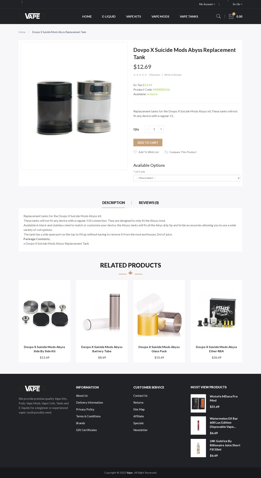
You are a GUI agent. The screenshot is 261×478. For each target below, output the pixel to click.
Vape (129, 472)
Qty (136, 129)
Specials (138, 423)
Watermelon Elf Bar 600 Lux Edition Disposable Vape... (224, 422)
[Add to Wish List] (64, 285)
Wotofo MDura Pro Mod (224, 398)
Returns (138, 402)
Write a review (173, 75)
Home (22, 32)
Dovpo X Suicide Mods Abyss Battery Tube (101, 349)
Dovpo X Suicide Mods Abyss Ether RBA (216, 349)
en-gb (237, 4)
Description (113, 203)
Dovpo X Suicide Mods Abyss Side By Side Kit (44, 349)
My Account (206, 4)
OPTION (140, 171)
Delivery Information (89, 402)
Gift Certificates (86, 430)
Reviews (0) (149, 203)
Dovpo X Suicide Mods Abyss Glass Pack (159, 349)
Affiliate (138, 416)
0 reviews (154, 75)
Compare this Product (182, 152)
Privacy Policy (85, 409)
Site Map (139, 409)
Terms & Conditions (88, 416)
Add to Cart (148, 142)
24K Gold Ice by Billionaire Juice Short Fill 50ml (225, 445)
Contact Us (140, 395)
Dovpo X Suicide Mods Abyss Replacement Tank (59, 32)
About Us (82, 395)
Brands (80, 423)
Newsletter (140, 430)
